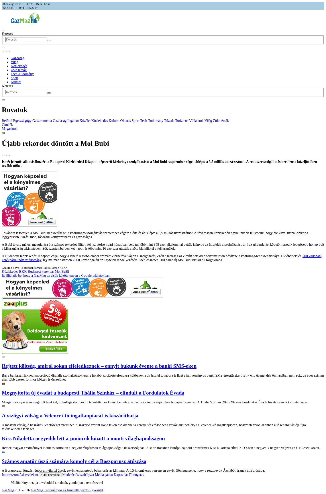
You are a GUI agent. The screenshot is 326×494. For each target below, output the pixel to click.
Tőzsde (169, 121)
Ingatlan (73, 121)
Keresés (7, 33)
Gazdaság (17, 58)
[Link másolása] (3, 155)
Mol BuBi (62, 271)
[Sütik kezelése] (8, 51)
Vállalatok (196, 121)
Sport (14, 78)
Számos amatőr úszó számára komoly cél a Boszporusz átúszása (74, 461)
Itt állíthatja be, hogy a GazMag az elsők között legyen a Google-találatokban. (56, 275)
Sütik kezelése (50, 474)
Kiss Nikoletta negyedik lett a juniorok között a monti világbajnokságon (83, 438)
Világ (14, 62)
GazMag (8, 490)
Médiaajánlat (104, 474)
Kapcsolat (121, 474)
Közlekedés (19, 66)
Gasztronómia (42, 121)
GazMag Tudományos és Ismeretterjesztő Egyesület (67, 490)
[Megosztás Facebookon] (8, 155)
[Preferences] (3, 47)
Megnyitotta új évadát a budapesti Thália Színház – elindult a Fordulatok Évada (93, 393)
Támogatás (136, 474)
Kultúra (16, 82)
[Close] (3, 100)
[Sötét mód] (3, 51)
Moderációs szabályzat (78, 474)
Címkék (7, 124)
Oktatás (126, 121)
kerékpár (48, 271)
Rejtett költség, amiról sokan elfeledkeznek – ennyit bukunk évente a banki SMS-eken (99, 366)
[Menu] (3, 30)
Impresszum (10, 474)
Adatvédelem (29, 474)
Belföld (7, 121)
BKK (23, 271)
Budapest (35, 271)
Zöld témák (19, 70)
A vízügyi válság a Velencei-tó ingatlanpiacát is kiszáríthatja (70, 415)
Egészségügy (22, 121)
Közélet (85, 121)
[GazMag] (25, 22)
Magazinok (10, 128)
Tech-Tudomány (22, 74)
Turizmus (182, 121)
